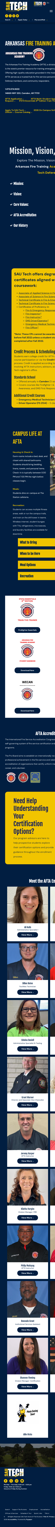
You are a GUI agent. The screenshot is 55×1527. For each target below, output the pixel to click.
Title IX (45, 1517)
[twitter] (10, 16)
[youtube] (17, 16)
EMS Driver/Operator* (37, 320)
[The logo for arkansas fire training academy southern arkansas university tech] (11, 777)
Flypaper (29, 1519)
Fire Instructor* (34, 317)
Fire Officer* (32, 327)
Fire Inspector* (33, 313)
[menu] (51, 11)
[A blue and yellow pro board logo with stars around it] (35, 777)
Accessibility (12, 1519)
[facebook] (6, 16)
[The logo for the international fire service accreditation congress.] (23, 777)
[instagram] (13, 16)
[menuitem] (7, 1509)
